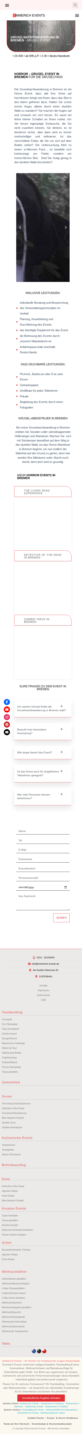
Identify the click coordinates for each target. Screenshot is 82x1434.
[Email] (7, 732)
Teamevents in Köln (34, 1406)
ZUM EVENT (43, 535)
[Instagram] (39, 1351)
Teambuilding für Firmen (33, 1410)
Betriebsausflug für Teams (53, 1413)
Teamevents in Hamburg (52, 1403)
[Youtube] (44, 1351)
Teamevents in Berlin (29, 1403)
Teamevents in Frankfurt (56, 1406)
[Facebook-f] (34, 1351)
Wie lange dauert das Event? (34, 752)
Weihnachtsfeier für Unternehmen (61, 1410)
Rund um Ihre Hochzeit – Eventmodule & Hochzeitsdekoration (38, 1424)
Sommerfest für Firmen (28, 1413)
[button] (7, 5)
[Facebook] (7, 702)
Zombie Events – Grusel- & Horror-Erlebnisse (53, 1418)
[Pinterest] (7, 724)
